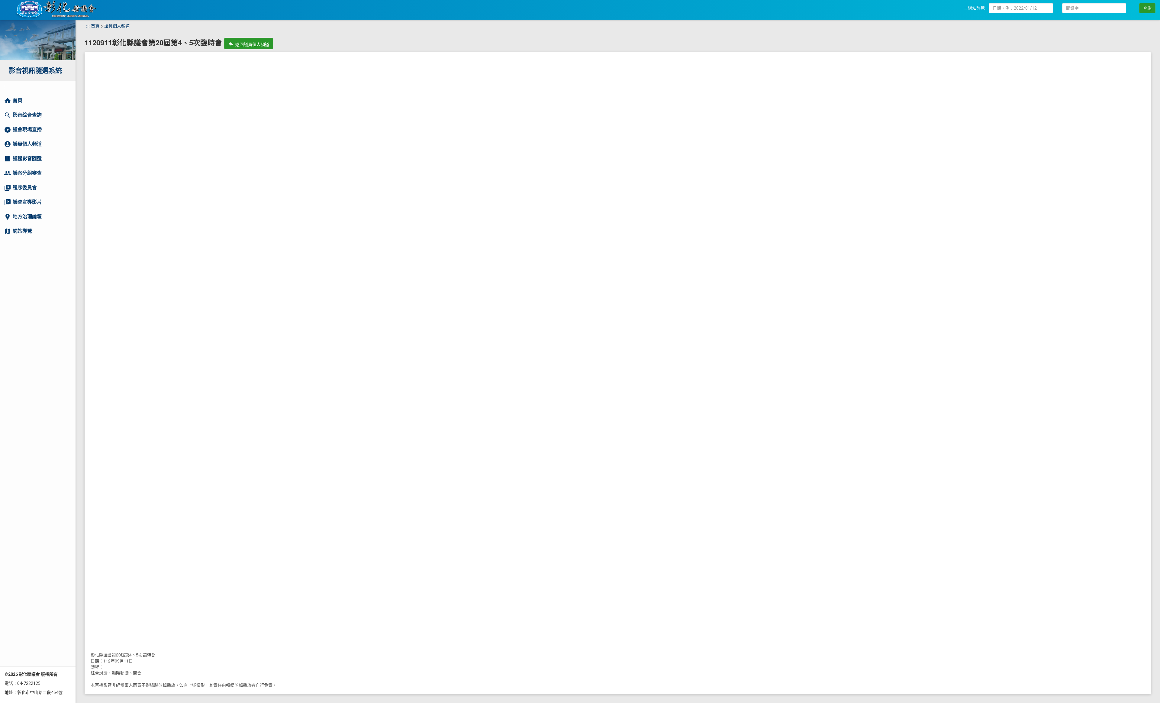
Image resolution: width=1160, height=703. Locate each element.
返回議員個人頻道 (248, 44)
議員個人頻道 (117, 26)
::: (965, 7)
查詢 (1147, 8)
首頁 (95, 26)
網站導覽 (976, 7)
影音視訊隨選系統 (35, 70)
